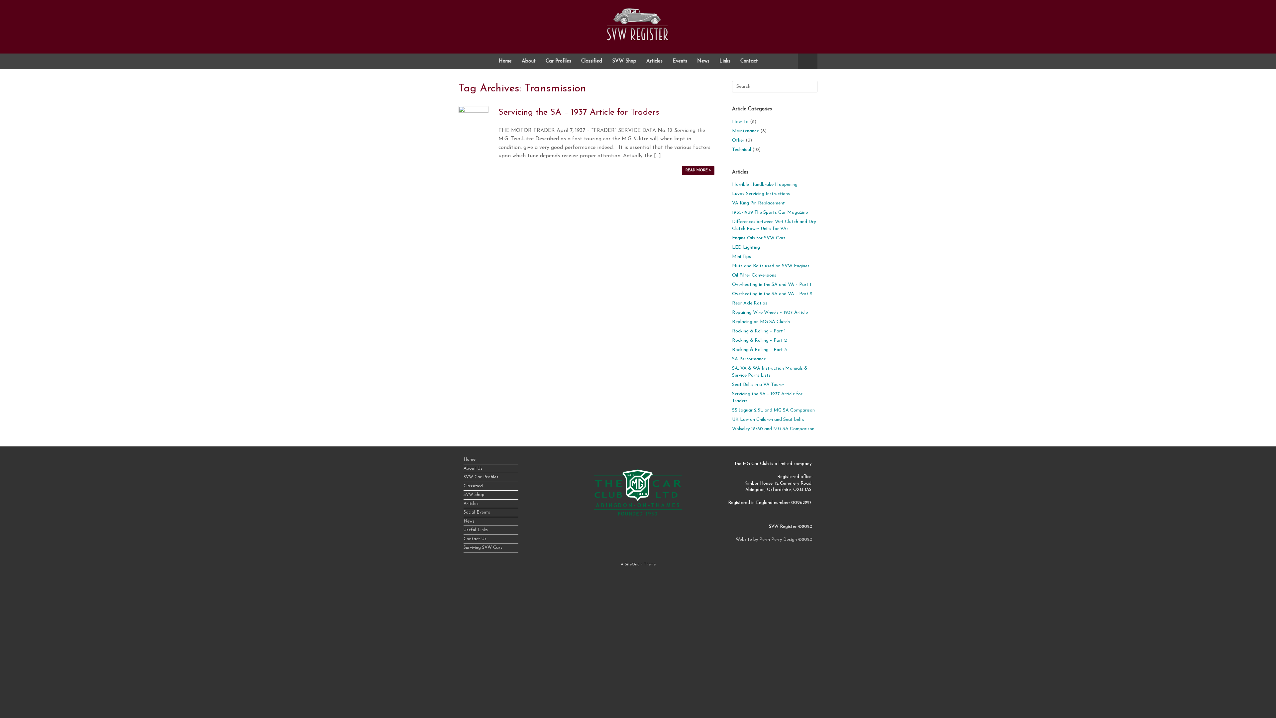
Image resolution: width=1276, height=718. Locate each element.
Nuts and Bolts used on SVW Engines (770, 266)
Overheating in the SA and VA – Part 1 (771, 284)
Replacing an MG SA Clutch (761, 321)
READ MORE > (698, 170)
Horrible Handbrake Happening (765, 184)
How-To (740, 121)
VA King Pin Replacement (758, 203)
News (703, 61)
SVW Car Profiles (481, 477)
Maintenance (745, 131)
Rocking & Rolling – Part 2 (759, 340)
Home (505, 61)
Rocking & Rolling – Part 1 (759, 331)
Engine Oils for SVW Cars (759, 238)
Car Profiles (558, 61)
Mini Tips (741, 256)
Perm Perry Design (778, 540)
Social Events (477, 512)
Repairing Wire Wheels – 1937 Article (770, 312)
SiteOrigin (634, 564)
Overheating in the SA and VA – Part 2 (772, 294)
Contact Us (475, 539)
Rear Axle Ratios (749, 303)
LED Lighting (746, 247)
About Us (473, 468)
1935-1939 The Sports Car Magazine (770, 212)
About (529, 61)
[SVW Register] (638, 24)
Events (680, 61)
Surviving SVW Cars (483, 547)
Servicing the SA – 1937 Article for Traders (578, 112)
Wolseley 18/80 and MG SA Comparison (773, 428)
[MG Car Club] (638, 514)
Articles (654, 61)
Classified (591, 61)
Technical (741, 149)
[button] (807, 61)
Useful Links (476, 530)
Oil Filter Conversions (754, 275)
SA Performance (749, 359)
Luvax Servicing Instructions (761, 193)
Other (738, 140)
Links (724, 61)
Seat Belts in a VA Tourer (758, 384)
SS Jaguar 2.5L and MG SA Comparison (773, 410)
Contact (749, 61)
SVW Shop (624, 61)
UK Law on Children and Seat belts (768, 419)
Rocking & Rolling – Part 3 (759, 349)
